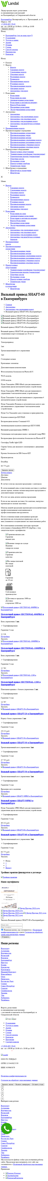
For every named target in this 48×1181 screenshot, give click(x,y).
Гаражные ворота (17, 70)
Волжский (5, 955)
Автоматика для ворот (19, 91)
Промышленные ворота (19, 81)
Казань (3, 965)
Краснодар (5, 967)
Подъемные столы (17, 161)
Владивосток (6, 953)
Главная (9, 305)
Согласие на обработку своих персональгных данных (22, 933)
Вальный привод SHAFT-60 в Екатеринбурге (22, 834)
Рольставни (14, 95)
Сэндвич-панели (12, 1042)
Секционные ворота (18, 72)
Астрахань (5, 951)
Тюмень (4, 993)
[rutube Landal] (6, 1052)
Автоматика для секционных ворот (24, 116)
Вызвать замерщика (23, 1084)
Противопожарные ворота (20, 86)
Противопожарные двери (20, 135)
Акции (8, 42)
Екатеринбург (6, 19)
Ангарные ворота (17, 88)
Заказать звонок (7, 29)
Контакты (9, 54)
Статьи (8, 47)
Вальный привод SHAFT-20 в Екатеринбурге (22, 713)
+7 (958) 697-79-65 (8, 24)
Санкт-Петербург (8, 986)
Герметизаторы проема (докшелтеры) (25, 156)
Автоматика (15, 114)
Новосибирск (6, 974)
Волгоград (5, 948)
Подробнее (5, 636)
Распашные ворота (17, 77)
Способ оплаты (12, 49)
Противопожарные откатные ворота (24, 147)
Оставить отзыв (37, 1084)
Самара (4, 983)
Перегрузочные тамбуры (20, 163)
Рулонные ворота (17, 84)
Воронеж (4, 958)
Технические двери (18, 166)
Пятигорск (5, 979)
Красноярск (5, 969)
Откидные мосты (17, 159)
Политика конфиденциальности (13, 1076)
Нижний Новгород (8, 972)
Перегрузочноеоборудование (12, 266)
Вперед (8, 868)
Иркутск (4, 962)
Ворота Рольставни (18, 105)
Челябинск (5, 1000)
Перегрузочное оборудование (22, 152)
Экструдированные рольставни (22, 109)
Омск (3, 976)
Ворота (13, 67)
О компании (10, 38)
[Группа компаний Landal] (10, 6)
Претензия (10, 1039)
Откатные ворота (17, 74)
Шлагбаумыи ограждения (11, 285)
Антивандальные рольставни (22, 100)
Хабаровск (5, 998)
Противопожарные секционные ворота (25, 140)
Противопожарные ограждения (22, 133)
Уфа (2, 995)
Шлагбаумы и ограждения (20, 170)
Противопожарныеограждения (13, 247)
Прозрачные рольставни (19, 107)
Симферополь (6, 991)
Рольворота (14, 79)
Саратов (4, 988)
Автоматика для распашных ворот (24, 121)
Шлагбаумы (15, 173)
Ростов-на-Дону (7, 981)
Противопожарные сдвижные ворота (25, 145)
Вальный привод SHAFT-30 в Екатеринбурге (22, 742)
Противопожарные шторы (20, 138)
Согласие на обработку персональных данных (19, 1080)
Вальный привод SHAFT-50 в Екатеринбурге (22, 771)
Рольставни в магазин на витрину (23, 102)
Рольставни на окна (18, 98)
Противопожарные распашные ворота (25, 142)
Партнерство (11, 52)
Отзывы (9, 45)
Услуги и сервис (12, 40)
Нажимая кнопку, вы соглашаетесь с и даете (22, 932)
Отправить (5, 937)
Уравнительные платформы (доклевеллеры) (27, 154)
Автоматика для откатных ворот (23, 119)
